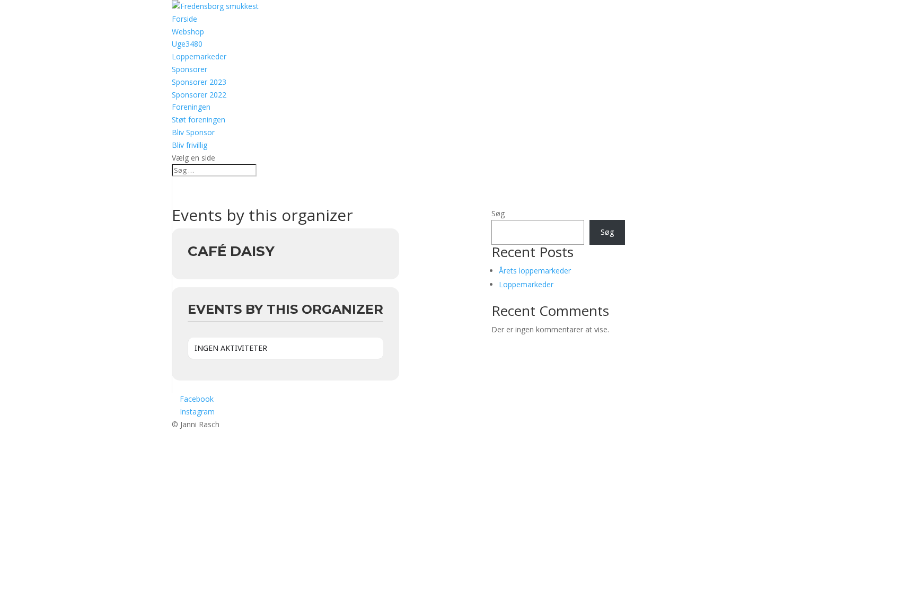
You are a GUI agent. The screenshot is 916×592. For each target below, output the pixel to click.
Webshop (188, 31)
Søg (498, 213)
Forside (184, 19)
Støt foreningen (198, 119)
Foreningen (191, 107)
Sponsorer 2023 (199, 82)
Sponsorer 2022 (199, 95)
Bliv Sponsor (193, 132)
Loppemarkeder (199, 56)
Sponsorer (189, 69)
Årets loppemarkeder (535, 271)
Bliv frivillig (189, 145)
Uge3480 (187, 44)
